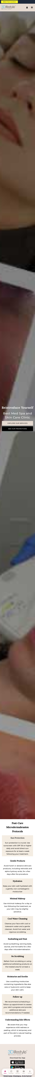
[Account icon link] (27, 7)
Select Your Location (9, 2)
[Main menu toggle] (32, 7)
